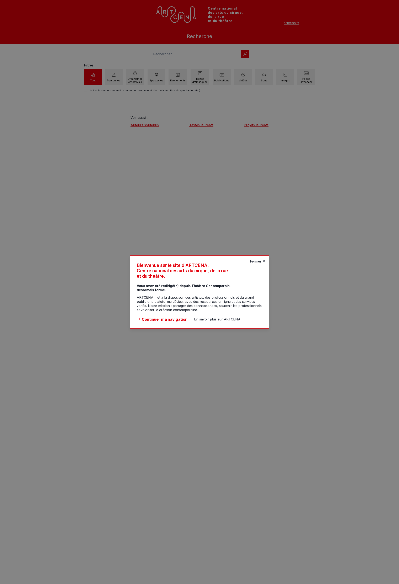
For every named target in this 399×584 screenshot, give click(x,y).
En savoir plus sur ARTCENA (217, 319)
